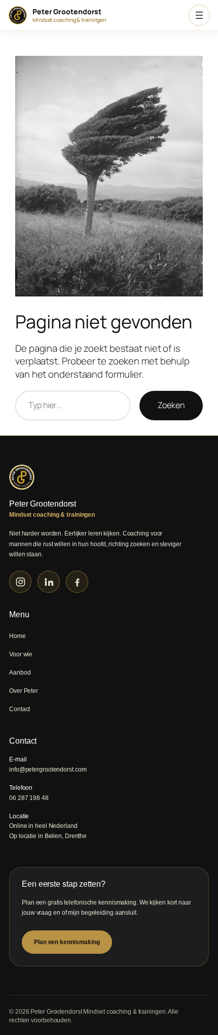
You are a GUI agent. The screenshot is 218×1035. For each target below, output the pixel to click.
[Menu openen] (199, 15)
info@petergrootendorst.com (47, 769)
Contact (19, 709)
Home (17, 636)
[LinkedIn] (49, 582)
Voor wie (20, 654)
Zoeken (171, 405)
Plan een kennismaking (67, 942)
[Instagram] (20, 582)
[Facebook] (77, 582)
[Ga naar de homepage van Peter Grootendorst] (109, 477)
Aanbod (19, 672)
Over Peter (23, 690)
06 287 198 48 (29, 798)
